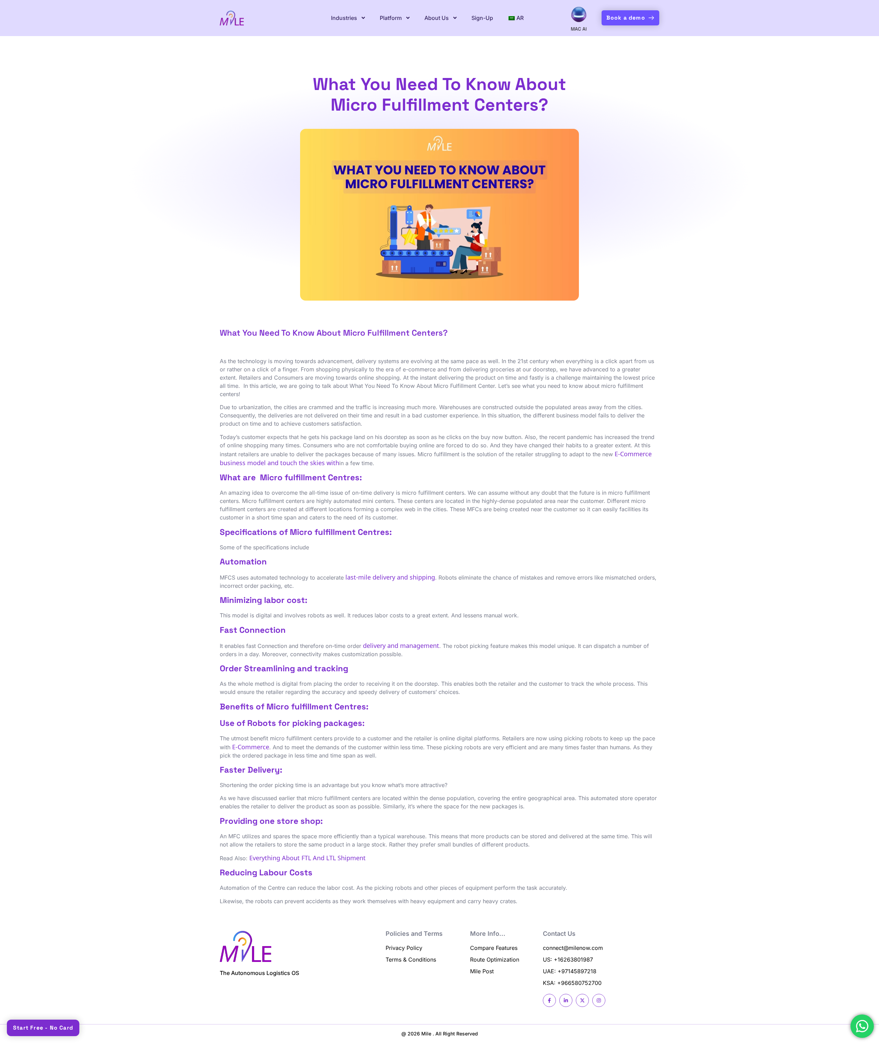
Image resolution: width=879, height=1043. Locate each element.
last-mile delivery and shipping (390, 576)
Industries (344, 17)
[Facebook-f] (549, 1000)
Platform (391, 17)
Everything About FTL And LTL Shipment (307, 857)
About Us (436, 17)
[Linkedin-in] (565, 1000)
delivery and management (401, 645)
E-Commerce (250, 746)
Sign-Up (482, 17)
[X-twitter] (582, 1000)
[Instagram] (598, 1000)
